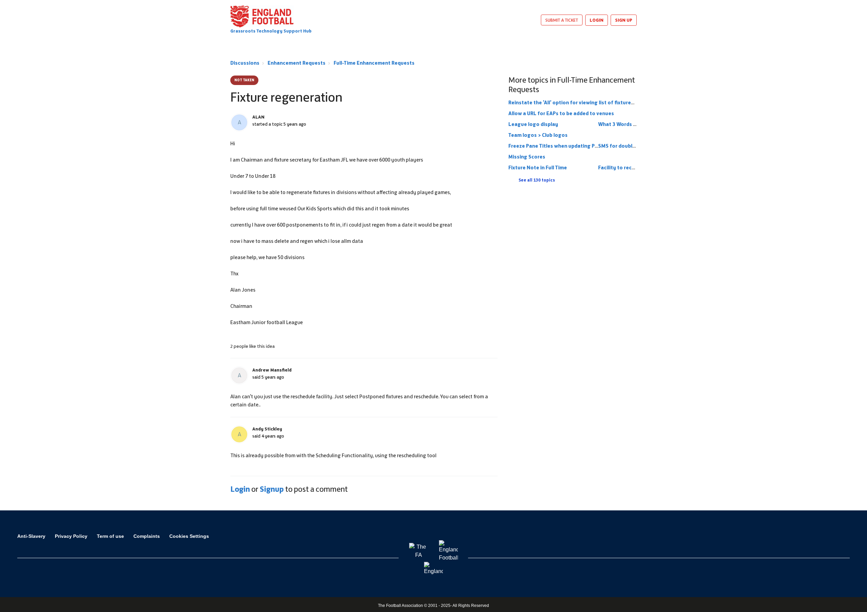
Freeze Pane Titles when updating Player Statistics (570, 146)
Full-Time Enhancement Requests (374, 63)
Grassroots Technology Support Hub (271, 31)
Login (240, 489)
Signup (272, 489)
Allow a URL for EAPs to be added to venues (561, 113)
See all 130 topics (537, 180)
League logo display (533, 124)
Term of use (110, 536)
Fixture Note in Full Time (537, 167)
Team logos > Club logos (538, 135)
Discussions (244, 63)
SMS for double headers (627, 146)
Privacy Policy (71, 536)
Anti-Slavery (31, 536)
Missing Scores (526, 156)
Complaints (146, 536)
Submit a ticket (561, 20)
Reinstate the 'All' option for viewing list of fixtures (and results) (587, 102)
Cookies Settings (189, 536)
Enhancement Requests (296, 63)
